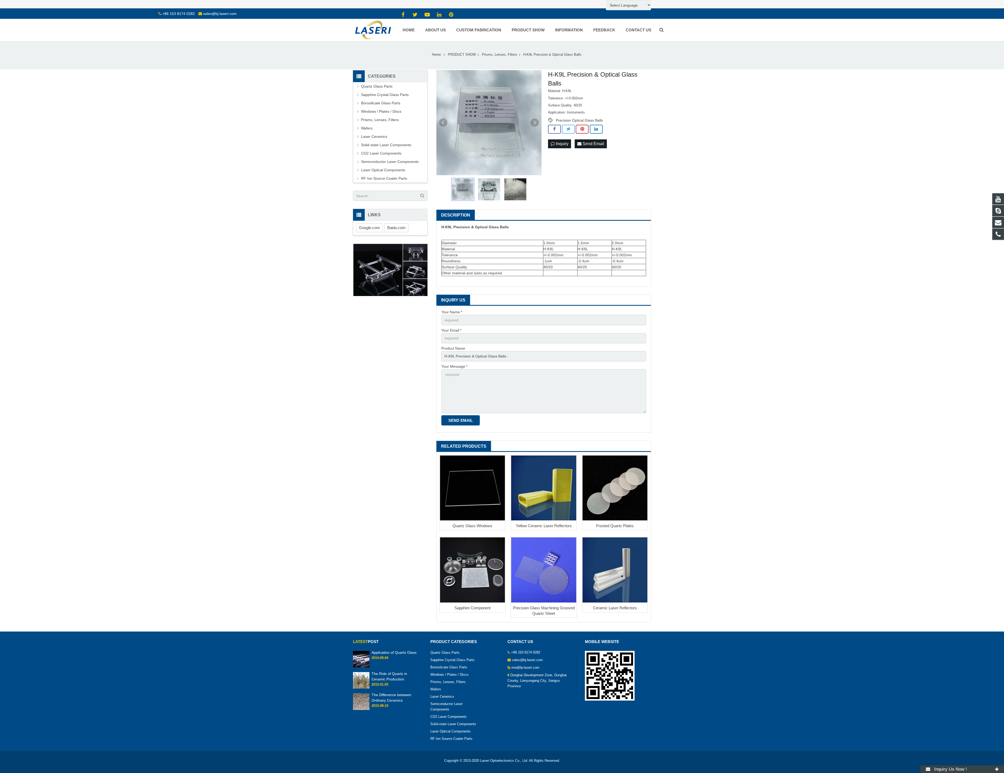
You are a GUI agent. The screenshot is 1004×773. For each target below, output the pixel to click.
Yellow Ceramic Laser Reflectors (544, 526)
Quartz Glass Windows (472, 526)
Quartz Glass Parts (376, 86)
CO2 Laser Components (381, 153)
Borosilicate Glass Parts (380, 103)
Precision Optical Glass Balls (579, 120)
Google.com (369, 227)
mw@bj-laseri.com (525, 667)
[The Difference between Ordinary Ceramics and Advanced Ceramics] (361, 709)
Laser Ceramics (374, 136)
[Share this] (554, 129)
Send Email (592, 143)
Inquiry (561, 143)
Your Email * (451, 330)
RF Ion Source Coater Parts (384, 178)
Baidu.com (396, 227)
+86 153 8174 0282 (178, 14)
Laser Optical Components (383, 170)
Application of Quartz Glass (394, 652)
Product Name (453, 348)
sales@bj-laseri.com (220, 14)
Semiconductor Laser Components (390, 162)
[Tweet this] (568, 129)
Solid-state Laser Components (386, 145)
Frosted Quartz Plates (615, 526)
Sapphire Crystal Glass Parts (385, 95)
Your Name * (451, 312)
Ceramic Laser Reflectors (615, 608)
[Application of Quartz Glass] (361, 666)
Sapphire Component (472, 608)
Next (534, 122)
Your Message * (454, 366)
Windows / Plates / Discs (381, 111)
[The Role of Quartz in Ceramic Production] (361, 688)
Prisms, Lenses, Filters (380, 120)
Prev (443, 122)
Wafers (367, 128)
